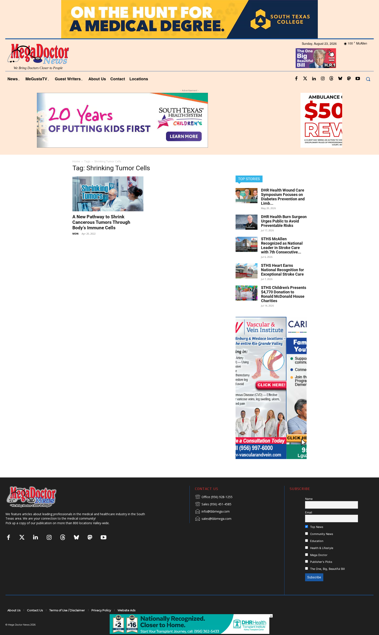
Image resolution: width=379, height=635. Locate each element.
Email (308, 512)
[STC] (189, 19)
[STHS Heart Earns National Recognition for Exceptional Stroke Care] (246, 270)
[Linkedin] (313, 78)
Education (316, 541)
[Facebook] (296, 78)
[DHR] (189, 633)
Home (76, 161)
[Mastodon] (349, 78)
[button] (368, 79)
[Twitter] (305, 78)
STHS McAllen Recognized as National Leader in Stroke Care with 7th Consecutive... (282, 245)
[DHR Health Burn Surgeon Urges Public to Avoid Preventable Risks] (246, 222)
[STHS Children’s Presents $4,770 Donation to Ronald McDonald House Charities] (246, 293)
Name (309, 498)
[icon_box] (213, 497)
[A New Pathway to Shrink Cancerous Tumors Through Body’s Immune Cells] (107, 193)
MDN (75, 233)
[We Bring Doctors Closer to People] (38, 497)
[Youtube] (357, 78)
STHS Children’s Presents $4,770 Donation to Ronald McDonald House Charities (283, 294)
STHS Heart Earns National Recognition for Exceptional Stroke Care (282, 269)
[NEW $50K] (189, 120)
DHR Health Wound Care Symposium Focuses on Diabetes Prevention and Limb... (283, 197)
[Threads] (331, 78)
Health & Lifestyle (321, 548)
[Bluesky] (340, 78)
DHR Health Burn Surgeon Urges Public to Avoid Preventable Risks (284, 221)
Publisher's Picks (320, 561)
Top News (316, 527)
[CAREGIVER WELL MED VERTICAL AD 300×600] (271, 388)
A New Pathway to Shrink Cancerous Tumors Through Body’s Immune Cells (101, 222)
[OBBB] (316, 58)
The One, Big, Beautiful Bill (327, 568)
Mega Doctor (318, 555)
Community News (321, 534)
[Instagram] (322, 78)
